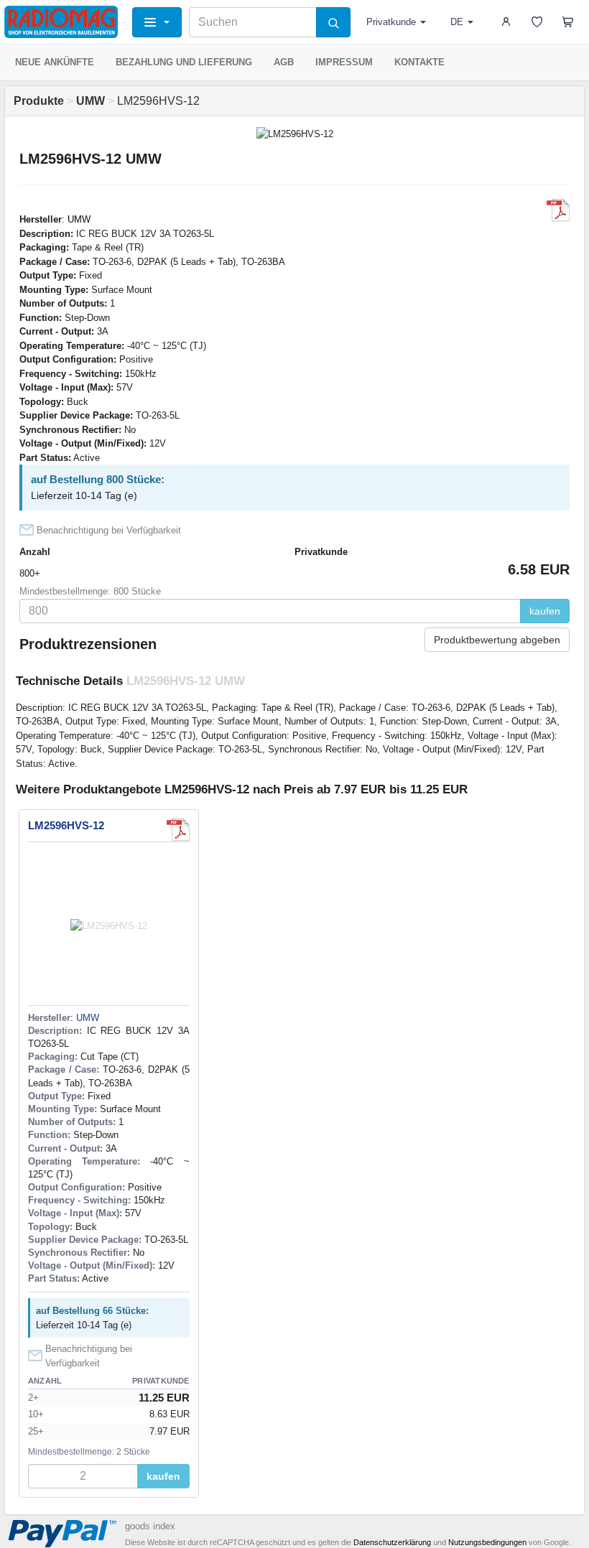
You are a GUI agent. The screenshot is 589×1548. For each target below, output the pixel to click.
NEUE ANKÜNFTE (54, 62)
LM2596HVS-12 (66, 825)
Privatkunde (391, 22)
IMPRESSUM (344, 62)
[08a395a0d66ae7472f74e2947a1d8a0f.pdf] (558, 210)
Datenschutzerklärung (392, 1542)
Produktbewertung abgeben (497, 639)
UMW (79, 219)
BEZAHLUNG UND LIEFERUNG (184, 62)
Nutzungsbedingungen (487, 1542)
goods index (150, 1526)
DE (456, 22)
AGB (284, 62)
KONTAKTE (419, 62)
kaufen (544, 611)
